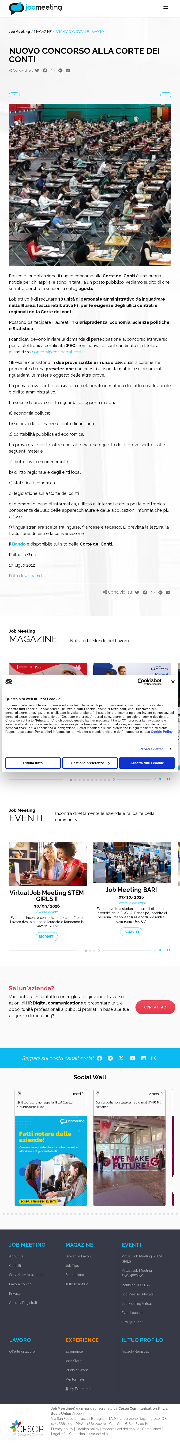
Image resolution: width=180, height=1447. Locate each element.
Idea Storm (73, 1361)
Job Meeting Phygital (138, 1294)
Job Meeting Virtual (137, 1304)
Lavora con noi (20, 1284)
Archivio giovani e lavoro (80, 32)
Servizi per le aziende (26, 1275)
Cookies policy (87, 1429)
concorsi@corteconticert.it (58, 351)
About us (16, 1256)
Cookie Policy (162, 731)
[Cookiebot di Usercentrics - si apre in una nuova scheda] (140, 681)
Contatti (15, 1266)
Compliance (151, 1429)
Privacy (15, 1293)
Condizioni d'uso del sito (88, 1434)
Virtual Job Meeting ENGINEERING (137, 1273)
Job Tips (72, 1266)
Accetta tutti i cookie (147, 763)
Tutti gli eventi (132, 1322)
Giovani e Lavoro (78, 1256)
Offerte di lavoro (22, 1351)
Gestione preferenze (87, 763)
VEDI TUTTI (162, 779)
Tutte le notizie (76, 1284)
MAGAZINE (43, 32)
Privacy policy (62, 1429)
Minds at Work (76, 1370)
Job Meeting (19, 32)
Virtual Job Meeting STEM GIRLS (142, 1258)
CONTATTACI (155, 1007)
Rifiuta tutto (33, 763)
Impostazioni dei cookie (120, 1429)
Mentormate (74, 1379)
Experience (74, 1351)
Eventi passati (132, 1313)
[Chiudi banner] (173, 681)
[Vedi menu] (165, 8)
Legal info (59, 1434)
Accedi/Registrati (23, 1303)
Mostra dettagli (153, 749)
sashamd (33, 575)
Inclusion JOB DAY (136, 1285)
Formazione (74, 1275)
